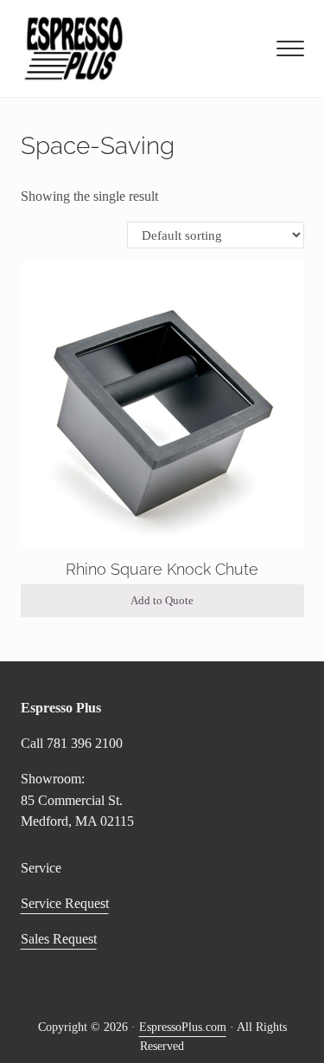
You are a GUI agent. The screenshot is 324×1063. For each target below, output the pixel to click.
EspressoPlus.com (182, 1027)
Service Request (65, 903)
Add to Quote (162, 601)
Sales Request (59, 938)
